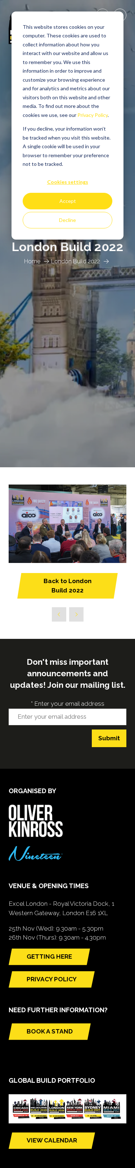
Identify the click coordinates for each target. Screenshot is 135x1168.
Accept (67, 201)
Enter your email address (67, 703)
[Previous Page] (59, 614)
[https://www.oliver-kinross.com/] (36, 834)
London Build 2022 (75, 261)
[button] (67, 586)
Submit (109, 738)
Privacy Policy (92, 115)
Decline (67, 220)
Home (32, 261)
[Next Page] (76, 614)
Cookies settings (67, 182)
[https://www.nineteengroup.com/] (36, 858)
